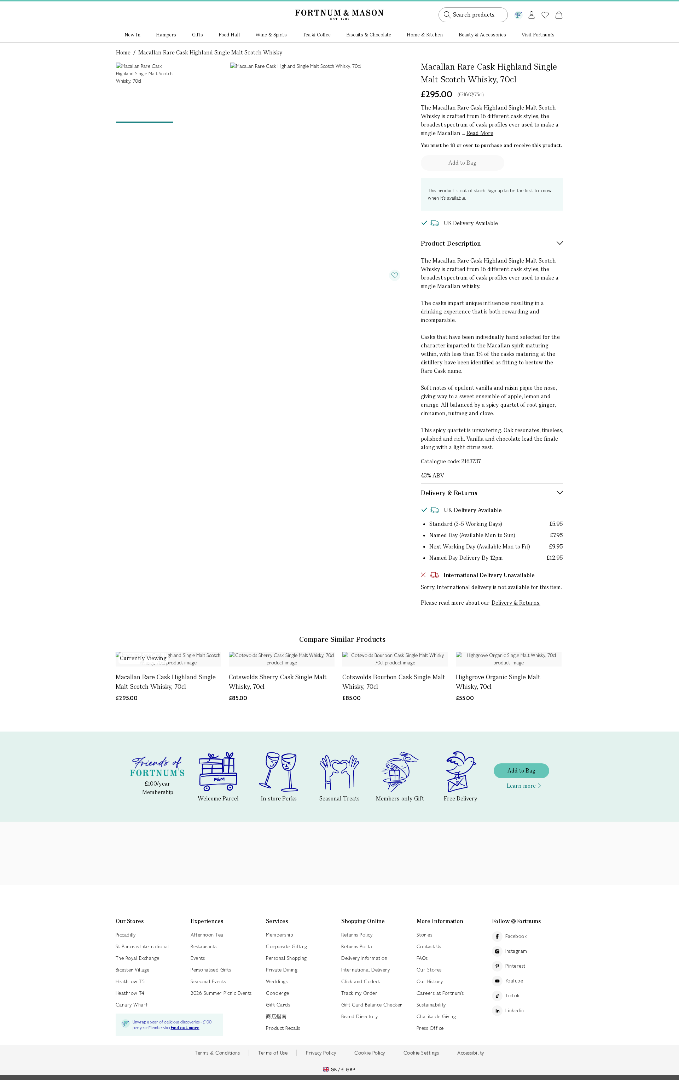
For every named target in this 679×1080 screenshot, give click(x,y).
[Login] (531, 13)
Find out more (185, 1028)
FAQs (422, 958)
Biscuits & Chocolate (368, 34)
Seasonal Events (208, 981)
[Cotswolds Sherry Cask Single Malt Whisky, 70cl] (282, 659)
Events (198, 958)
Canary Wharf (132, 1005)
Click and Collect (360, 981)
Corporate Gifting (286, 946)
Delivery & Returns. (516, 602)
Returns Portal (357, 946)
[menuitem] (132, 35)
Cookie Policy (369, 1053)
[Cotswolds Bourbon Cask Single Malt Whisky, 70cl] (395, 659)
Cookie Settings (421, 1053)
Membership (279, 935)
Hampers (166, 34)
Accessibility (470, 1053)
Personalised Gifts (211, 970)
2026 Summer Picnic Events (221, 993)
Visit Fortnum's (538, 34)
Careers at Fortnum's (440, 993)
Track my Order (359, 993)
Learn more (521, 786)
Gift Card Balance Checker (371, 1005)
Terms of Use (273, 1053)
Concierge (277, 993)
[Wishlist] (545, 15)
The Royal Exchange (137, 958)
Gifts (197, 34)
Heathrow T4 (130, 993)
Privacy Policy (321, 1053)
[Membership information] (518, 13)
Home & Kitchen (425, 34)
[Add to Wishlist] (394, 275)
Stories (425, 935)
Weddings (277, 981)
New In (132, 34)
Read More (479, 133)
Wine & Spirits (271, 34)
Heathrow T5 (130, 981)
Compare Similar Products (342, 639)
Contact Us (429, 946)
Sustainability (431, 1005)
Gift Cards (278, 1005)
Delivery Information (364, 958)
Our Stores (429, 970)
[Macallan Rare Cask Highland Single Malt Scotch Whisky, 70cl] (168, 659)
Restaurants (204, 946)
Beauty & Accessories (482, 34)
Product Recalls (283, 1028)
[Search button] (447, 14)
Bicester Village (133, 970)
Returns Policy (356, 935)
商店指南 (276, 1016)
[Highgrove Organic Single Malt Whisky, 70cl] (509, 659)
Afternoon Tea (207, 935)
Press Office (430, 1028)
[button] (544, 6)
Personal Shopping (286, 958)
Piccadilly (126, 935)
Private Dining (281, 970)
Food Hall (229, 34)
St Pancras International (142, 946)
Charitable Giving (436, 1016)
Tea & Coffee (317, 34)
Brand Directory (359, 1016)
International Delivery (365, 970)
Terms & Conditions (217, 1053)
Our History (430, 981)
